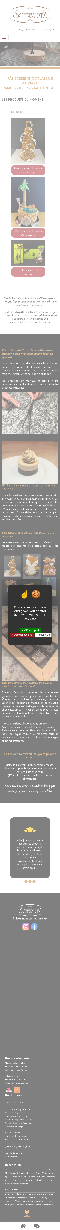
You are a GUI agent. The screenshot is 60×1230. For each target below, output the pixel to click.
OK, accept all (32, 630)
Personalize (43, 634)
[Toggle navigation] (4, 37)
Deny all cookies (22, 634)
